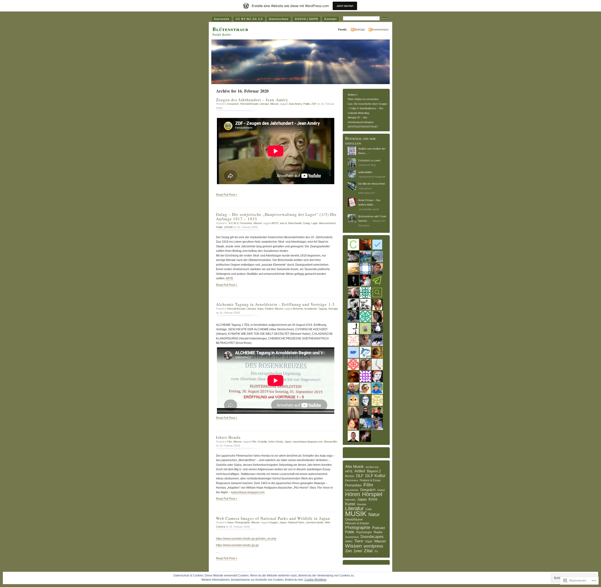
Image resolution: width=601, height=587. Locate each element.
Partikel (269, 308)
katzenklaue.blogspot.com (308, 441)
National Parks (296, 522)
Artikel (359, 471)
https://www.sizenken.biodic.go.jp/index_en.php (246, 538)
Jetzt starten (344, 6)
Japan (287, 441)
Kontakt (330, 19)
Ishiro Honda (229, 437)
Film (229, 441)
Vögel (368, 541)
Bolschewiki (295, 223)
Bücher (349, 476)
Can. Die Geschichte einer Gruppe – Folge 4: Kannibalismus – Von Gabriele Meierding (367, 108)
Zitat (368, 551)
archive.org (372, 467)
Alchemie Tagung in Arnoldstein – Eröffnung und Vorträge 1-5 (275, 304)
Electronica (351, 480)
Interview (350, 499)
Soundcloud (351, 537)
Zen (348, 551)
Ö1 (376, 551)
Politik (306, 103)
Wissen (274, 103)
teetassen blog (367, 164)
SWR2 (348, 541)
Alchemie (298, 308)
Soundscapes (371, 537)
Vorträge (333, 308)
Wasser (380, 541)
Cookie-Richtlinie (315, 579)
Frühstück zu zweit (369, 160)
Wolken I (353, 94)
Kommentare (380, 29)
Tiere (358, 541)
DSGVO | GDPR (306, 19)
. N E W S (232, 223)
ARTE (275, 223)
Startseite (221, 19)
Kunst (350, 504)
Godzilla (262, 441)
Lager (314, 223)
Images (274, 522)
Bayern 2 (374, 471)
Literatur (264, 103)
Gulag (306, 223)
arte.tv (283, 223)
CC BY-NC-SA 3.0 (249, 19)
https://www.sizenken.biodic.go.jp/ (237, 545)
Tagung (322, 308)
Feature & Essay (370, 480)
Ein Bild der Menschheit (371, 183)
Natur (260, 308)
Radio (378, 532)
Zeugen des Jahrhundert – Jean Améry (252, 99)
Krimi (373, 499)
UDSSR (228, 227)
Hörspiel (372, 494)
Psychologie (364, 532)
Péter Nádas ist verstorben (363, 99)
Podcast (378, 528)
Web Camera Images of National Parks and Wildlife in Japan (273, 518)
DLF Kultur (375, 476)
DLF (359, 476)
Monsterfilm (330, 441)
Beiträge (359, 29)
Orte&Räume (354, 519)
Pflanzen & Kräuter (357, 523)
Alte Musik (354, 467)
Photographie (242, 522)
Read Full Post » (226, 194)
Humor (381, 490)
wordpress (373, 546)
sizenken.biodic (315, 522)
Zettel (358, 551)
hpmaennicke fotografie (372, 176)
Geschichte (351, 490)
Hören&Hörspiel (249, 103)
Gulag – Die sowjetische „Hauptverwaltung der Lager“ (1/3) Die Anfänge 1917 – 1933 (276, 217)
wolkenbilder (365, 172)
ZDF (313, 103)
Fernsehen (246, 223)
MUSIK (355, 514)
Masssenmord (327, 223)
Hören (352, 494)
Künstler (361, 504)
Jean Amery (295, 103)
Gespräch (233, 103)
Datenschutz (279, 19)
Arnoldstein (310, 308)
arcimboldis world (369, 209)
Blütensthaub (230, 29)
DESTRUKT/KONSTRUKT (363, 126)
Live (369, 509)
